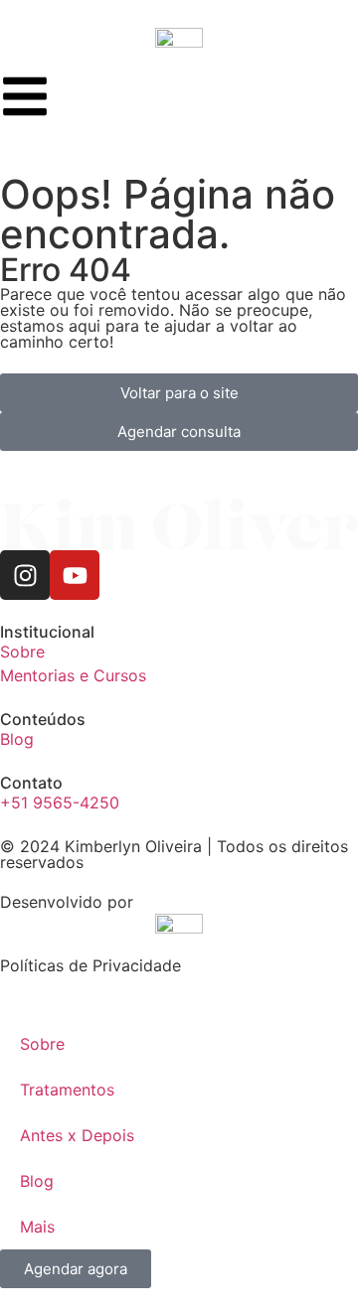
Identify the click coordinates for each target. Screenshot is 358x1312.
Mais (37, 1227)
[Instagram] (25, 575)
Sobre (42, 1044)
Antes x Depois (77, 1135)
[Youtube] (74, 575)
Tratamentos (67, 1089)
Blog (37, 1181)
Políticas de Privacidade (90, 965)
